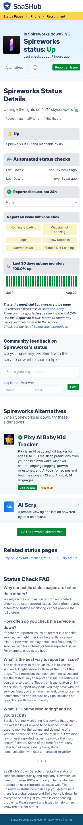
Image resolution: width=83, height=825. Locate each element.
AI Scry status (66, 558)
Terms (68, 819)
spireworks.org (53, 309)
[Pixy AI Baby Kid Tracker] (9, 439)
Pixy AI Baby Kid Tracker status (27, 558)
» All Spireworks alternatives (41, 532)
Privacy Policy (53, 819)
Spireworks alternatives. (51, 326)
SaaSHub (36, 819)
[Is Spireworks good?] (35, 67)
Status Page (18, 819)
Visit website (27, 487)
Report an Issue (66, 67)
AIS (9, 507)
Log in (9, 382)
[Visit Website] (77, 504)
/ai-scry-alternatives (19, 500)
